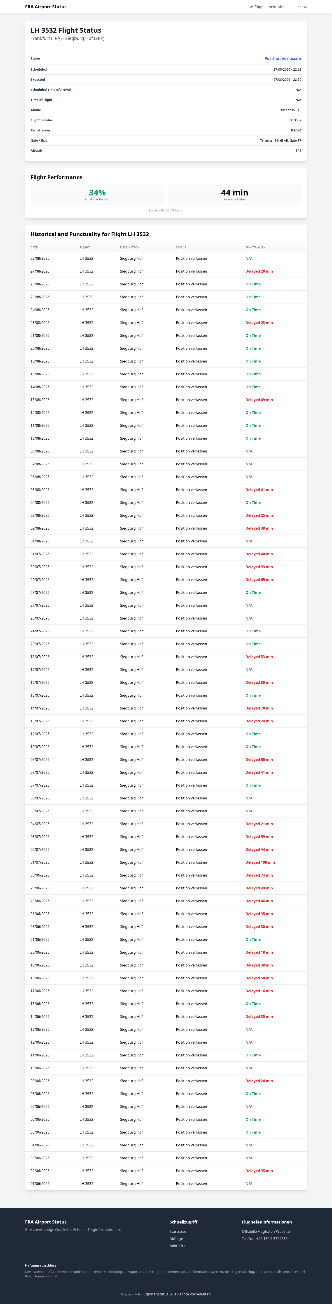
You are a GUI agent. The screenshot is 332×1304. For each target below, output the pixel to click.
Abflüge (256, 6)
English (301, 7)
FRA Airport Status (46, 7)
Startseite (178, 1231)
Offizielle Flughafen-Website (266, 1231)
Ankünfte (277, 6)
